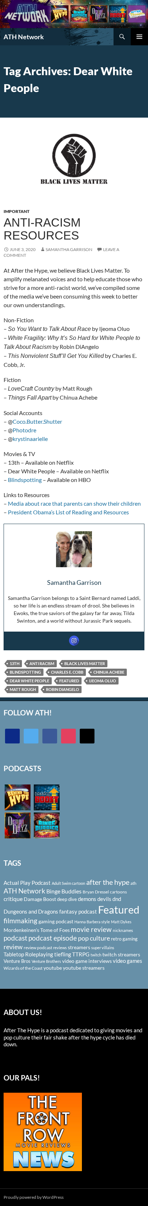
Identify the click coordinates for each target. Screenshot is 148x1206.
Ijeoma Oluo (102, 680)
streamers (79, 947)
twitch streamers (121, 954)
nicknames (123, 930)
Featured (69, 680)
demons (87, 899)
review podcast (38, 947)
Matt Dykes (121, 921)
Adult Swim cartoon (68, 883)
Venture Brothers (46, 961)
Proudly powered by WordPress (34, 1197)
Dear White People (29, 680)
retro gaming (124, 939)
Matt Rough (23, 689)
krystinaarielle (30, 438)
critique (13, 899)
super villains (102, 947)
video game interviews (87, 961)
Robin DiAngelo (62, 689)
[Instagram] (74, 641)
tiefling (62, 954)
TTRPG (80, 954)
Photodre (24, 430)
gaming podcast (55, 921)
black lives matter (84, 663)
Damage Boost (40, 899)
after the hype (107, 882)
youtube (52, 968)
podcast (15, 938)
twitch (96, 954)
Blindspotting (25, 479)
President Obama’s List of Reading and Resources (68, 512)
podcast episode (52, 938)
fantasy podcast (78, 911)
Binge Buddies (64, 891)
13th (14, 663)
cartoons (118, 892)
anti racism (41, 663)
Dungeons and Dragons (31, 911)
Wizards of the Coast (23, 968)
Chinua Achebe (108, 672)
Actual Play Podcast (27, 882)
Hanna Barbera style (92, 921)
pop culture (94, 938)
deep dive (67, 899)
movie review (91, 929)
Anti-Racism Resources (42, 229)
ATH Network (24, 37)
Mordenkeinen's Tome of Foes (37, 930)
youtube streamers (84, 968)
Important (16, 211)
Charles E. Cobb (67, 672)
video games (127, 961)
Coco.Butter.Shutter (37, 421)
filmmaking (20, 920)
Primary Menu (139, 36)
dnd (116, 899)
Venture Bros (17, 961)
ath (133, 883)
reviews (60, 947)
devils (104, 899)
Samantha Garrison (69, 249)
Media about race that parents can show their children (74, 503)
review (13, 947)
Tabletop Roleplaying (28, 954)
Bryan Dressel (96, 892)
